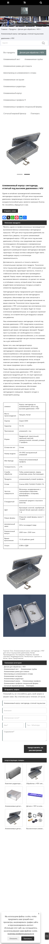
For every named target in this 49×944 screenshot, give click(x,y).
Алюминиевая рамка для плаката (16, 671)
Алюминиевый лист (11, 669)
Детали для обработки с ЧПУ (29, 29)
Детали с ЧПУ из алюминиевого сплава (35, 806)
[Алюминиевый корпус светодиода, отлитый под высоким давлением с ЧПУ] (23, 149)
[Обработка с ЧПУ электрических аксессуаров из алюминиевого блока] (35, 772)
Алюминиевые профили (32, 681)
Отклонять (13, 938)
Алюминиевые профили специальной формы (21, 683)
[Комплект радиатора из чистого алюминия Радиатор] (14, 772)
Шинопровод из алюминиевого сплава (18, 674)
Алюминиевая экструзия (13, 676)
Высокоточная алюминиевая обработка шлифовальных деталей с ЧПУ (35, 828)
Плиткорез (30, 686)
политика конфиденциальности (21, 933)
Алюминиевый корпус (12, 681)
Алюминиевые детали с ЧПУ (14, 828)
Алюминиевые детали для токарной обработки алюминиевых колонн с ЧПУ (14, 806)
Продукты (12, 29)
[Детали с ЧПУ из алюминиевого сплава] (35, 794)
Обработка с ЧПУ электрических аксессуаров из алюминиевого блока (35, 783)
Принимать (28, 938)
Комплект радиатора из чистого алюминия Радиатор (14, 783)
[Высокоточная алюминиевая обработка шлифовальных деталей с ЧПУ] (35, 817)
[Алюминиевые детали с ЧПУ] (14, 817)
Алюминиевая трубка (29, 669)
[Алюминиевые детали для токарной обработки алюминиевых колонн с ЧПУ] (14, 794)
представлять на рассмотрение (35, 749)
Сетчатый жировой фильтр (14, 686)
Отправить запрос (10, 211)
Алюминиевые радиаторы (13, 678)
